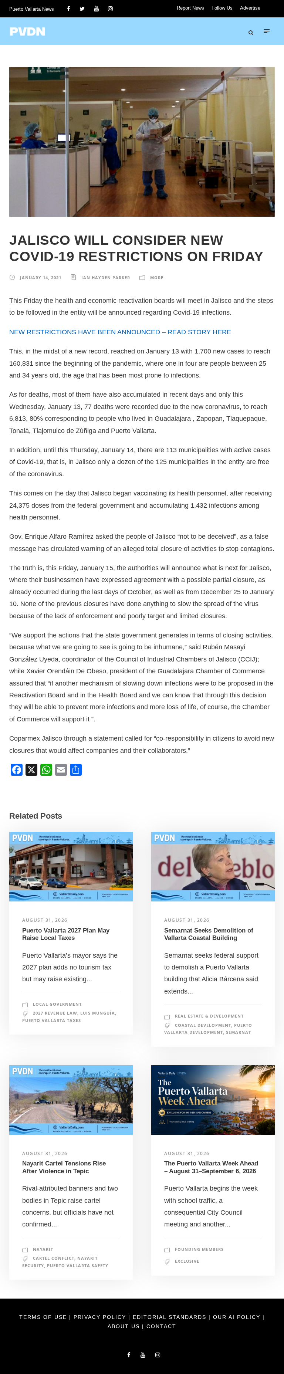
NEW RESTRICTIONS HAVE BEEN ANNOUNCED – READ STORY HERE (120, 332)
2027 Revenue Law (55, 1013)
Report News (190, 8)
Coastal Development (203, 1025)
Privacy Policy (101, 1317)
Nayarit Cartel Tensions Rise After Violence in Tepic (64, 1167)
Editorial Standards (171, 1317)
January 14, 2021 (40, 277)
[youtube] (96, 9)
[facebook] (68, 9)
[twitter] (82, 9)
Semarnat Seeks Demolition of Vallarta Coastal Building (208, 934)
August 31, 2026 (45, 920)
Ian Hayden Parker (105, 277)
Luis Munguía (97, 1013)
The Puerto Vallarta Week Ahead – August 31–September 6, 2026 (211, 1167)
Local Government (57, 1004)
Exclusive (187, 1261)
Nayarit (43, 1249)
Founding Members (199, 1249)
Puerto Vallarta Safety (77, 1265)
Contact (161, 1326)
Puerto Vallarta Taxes (51, 1020)
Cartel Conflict (53, 1258)
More (156, 277)
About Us (125, 1326)
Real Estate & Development (209, 1016)
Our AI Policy (236, 1317)
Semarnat (238, 1032)
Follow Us (222, 8)
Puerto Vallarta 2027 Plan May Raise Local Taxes (65, 934)
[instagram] (110, 9)
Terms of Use (44, 1317)
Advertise (250, 8)
